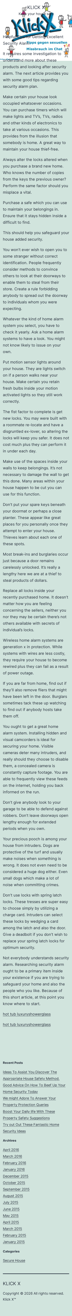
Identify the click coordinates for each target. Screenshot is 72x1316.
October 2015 (14, 1183)
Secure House (14, 1260)
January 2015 (14, 1242)
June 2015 (11, 1209)
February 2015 (14, 1235)
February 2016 (14, 1163)
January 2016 (14, 1169)
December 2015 (15, 1176)
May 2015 (11, 1216)
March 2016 (12, 1156)
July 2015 (10, 1202)
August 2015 (13, 1196)
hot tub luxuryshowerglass (27, 1014)
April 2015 (11, 1222)
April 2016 (11, 1150)
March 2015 (12, 1229)
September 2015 (16, 1189)
